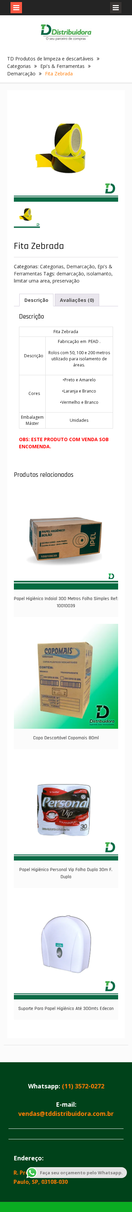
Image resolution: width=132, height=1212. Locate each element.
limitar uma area (32, 280)
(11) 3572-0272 (83, 1086)
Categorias (19, 66)
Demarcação (21, 73)
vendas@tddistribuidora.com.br (66, 1113)
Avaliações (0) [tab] (77, 300)
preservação (66, 280)
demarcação (70, 273)
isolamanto (99, 273)
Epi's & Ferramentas (62, 66)
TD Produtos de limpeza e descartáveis (50, 58)
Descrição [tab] (36, 300)
